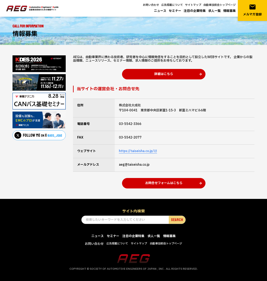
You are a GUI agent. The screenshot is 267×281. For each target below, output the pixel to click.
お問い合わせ (151, 5)
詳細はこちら (163, 74)
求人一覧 (214, 11)
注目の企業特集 (195, 11)
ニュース (160, 11)
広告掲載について (172, 5)
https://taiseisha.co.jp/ (136, 151)
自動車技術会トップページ (219, 5)
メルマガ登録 (252, 10)
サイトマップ (193, 5)
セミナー (175, 11)
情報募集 (229, 11)
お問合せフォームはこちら (164, 183)
